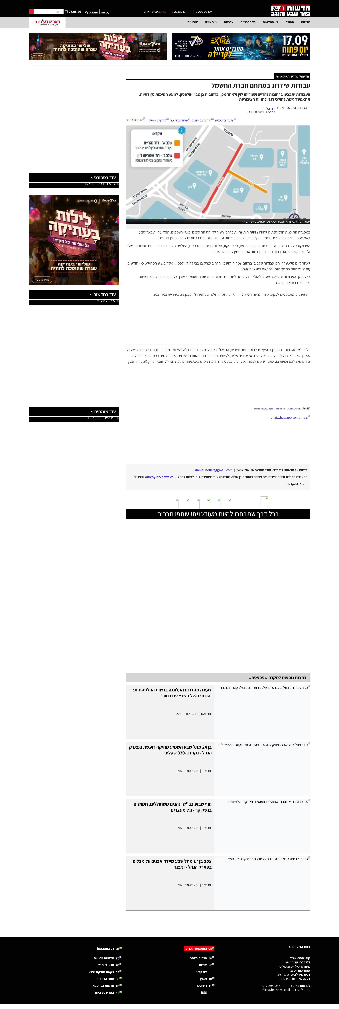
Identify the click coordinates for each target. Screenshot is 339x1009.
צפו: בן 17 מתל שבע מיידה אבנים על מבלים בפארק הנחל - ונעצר (172, 864)
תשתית (291, 408)
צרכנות (228, 22)
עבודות (298, 408)
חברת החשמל (280, 408)
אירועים (192, 22)
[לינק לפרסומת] (74, 80)
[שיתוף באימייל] (159, 120)
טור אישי (211, 22)
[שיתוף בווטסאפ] (225, 120)
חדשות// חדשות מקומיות (292, 76)
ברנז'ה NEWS (267, 408)
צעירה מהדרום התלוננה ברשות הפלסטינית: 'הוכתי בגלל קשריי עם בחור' (172, 693)
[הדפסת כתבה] (136, 119)
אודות (203, 965)
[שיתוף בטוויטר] (180, 120)
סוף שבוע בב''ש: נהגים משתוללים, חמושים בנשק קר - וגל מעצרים (173, 807)
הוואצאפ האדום (153, 11)
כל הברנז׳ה (247, 22)
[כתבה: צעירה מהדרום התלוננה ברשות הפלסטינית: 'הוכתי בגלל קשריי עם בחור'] (262, 712)
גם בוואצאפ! (105, 948)
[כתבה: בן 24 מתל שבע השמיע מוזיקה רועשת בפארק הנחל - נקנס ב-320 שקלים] (262, 769)
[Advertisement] (218, 385)
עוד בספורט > (103, 177)
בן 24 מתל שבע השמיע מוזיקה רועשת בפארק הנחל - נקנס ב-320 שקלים (170, 750)
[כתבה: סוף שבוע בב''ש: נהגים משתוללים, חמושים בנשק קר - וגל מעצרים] (262, 826)
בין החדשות (270, 22)
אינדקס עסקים (204, 11)
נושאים (202, 985)
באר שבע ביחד (104, 992)
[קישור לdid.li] (218, 437)
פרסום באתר (178, 11)
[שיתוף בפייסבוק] (203, 120)
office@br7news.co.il (275, 989)
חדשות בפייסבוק (103, 985)
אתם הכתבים (105, 978)
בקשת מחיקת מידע (101, 972)
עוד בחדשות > (103, 294)
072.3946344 (271, 985)
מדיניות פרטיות (104, 958)
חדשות (305, 22)
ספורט (289, 22)
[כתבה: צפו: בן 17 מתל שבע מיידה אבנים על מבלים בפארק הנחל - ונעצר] (262, 883)
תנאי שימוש (106, 965)
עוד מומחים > (103, 411)
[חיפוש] (31, 11)
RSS (204, 992)
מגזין (203, 978)
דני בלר (257, 408)
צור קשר (201, 972)
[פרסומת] (241, 46)
